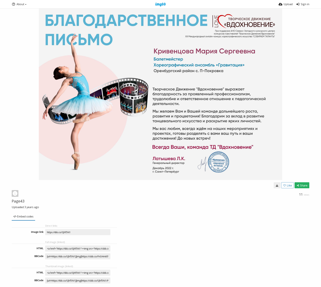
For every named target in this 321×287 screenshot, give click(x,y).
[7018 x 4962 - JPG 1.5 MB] (277, 185)
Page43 (18, 200)
